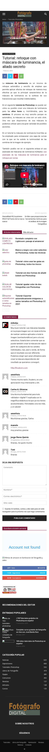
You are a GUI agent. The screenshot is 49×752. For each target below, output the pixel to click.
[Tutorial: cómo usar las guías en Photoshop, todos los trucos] (8, 264)
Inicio (4, 19)
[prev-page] (3, 310)
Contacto (28, 745)
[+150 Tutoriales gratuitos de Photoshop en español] (6, 624)
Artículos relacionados (12, 232)
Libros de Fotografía (19, 742)
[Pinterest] (15, 76)
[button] (4, 14)
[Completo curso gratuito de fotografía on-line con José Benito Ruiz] (8, 634)
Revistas (41, 742)
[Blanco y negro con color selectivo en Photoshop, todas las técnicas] (8, 253)
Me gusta (41, 568)
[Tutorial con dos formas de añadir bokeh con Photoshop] (8, 276)
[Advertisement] (24, 7)
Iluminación (32, 742)
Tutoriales (6, 742)
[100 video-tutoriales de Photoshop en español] (8, 643)
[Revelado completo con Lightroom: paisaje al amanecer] (8, 241)
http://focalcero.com (19, 368)
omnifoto (15, 375)
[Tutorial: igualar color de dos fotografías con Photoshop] (8, 287)
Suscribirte (40, 578)
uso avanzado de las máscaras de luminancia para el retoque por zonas (24, 155)
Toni (13, 450)
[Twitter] (10, 76)
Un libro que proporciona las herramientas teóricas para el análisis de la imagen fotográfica (36, 220)
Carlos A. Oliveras (19, 389)
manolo (14, 425)
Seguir (42, 573)
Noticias (20, 745)
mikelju (14, 323)
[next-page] (7, 310)
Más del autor (28, 232)
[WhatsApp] (21, 76)
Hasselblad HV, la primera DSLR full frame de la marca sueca (13, 219)
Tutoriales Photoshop (15, 19)
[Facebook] (4, 76)
